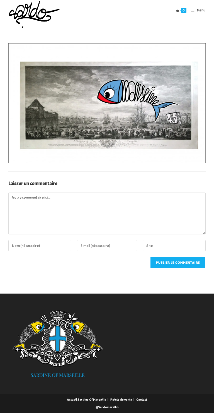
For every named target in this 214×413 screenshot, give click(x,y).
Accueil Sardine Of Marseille (86, 399)
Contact (141, 399)
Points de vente (121, 399)
